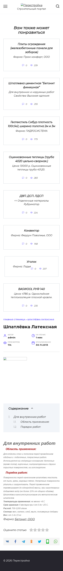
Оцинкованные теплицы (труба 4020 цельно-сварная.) (31, 159)
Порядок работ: (30, 426)
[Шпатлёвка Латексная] (15, 359)
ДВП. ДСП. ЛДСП (31, 195)
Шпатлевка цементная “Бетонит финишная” (31, 85)
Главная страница (14, 319)
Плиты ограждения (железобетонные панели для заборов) (31, 48)
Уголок (31, 261)
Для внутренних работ (30, 416)
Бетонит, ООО (25, 519)
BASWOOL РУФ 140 (31, 288)
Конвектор (31, 230)
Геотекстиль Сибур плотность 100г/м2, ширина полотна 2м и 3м (31, 124)
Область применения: (34, 421)
